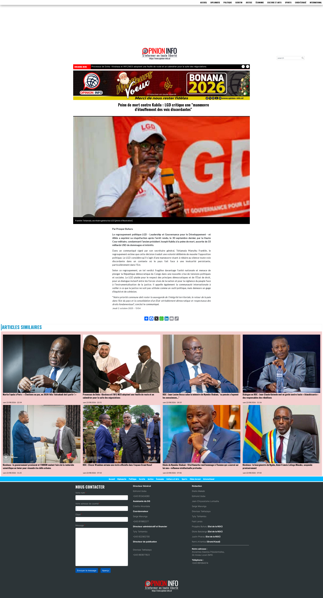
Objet (78, 514)
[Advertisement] (161, 25)
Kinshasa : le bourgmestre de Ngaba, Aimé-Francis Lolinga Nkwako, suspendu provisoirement (277, 466)
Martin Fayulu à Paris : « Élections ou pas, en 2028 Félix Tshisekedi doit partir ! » (39, 394)
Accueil (203, 2)
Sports (288, 2)
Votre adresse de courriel (87, 503)
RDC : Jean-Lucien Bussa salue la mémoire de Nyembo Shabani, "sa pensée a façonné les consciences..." (200, 396)
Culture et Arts (274, 2)
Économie (260, 2)
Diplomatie (215, 2)
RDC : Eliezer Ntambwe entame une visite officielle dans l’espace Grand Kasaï (117, 464)
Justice (249, 2)
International (316, 2)
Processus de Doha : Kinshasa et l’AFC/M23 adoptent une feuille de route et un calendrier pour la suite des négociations (118, 396)
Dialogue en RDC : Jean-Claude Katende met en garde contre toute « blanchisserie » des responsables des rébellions (280, 396)
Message (79, 525)
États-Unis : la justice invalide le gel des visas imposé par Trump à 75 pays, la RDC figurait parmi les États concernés (147, 66)
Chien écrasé (300, 2)
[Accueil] (160, 55)
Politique (227, 2)
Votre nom (80, 492)
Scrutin (238, 2)
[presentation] (243, 66)
